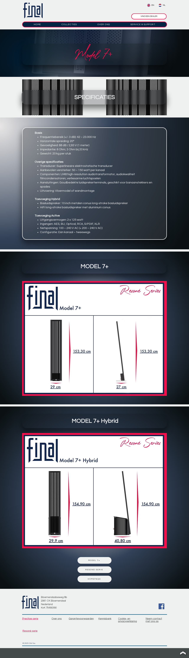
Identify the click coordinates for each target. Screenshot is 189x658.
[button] (69, 24)
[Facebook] (161, 606)
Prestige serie (30, 618)
